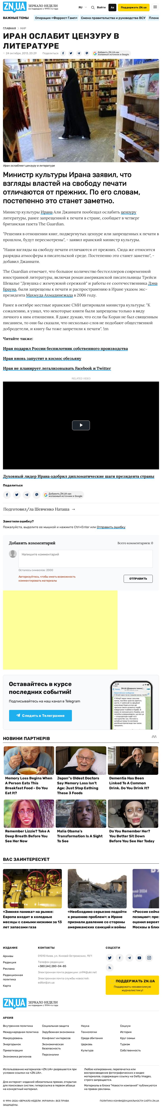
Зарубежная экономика (58, 1032)
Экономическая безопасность (53, 1046)
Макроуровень (13, 1038)
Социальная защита (55, 1026)
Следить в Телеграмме (43, 715)
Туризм (125, 1044)
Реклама (9, 968)
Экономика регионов (17, 1056)
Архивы (8, 956)
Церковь (86, 1044)
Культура (87, 1050)
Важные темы (16, 18)
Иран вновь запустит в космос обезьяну (42, 358)
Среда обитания (92, 1038)
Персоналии (50, 1054)
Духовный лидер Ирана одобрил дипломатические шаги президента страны (78, 476)
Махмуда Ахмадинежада (49, 295)
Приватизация (13, 1050)
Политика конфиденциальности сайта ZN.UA (129, 1100)
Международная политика (21, 1032)
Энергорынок (12, 1044)
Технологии (89, 1032)
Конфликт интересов (56, 1038)
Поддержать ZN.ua (134, 7)
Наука (85, 1026)
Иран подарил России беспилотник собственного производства (65, 348)
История (126, 1032)
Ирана (47, 211)
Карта (7, 985)
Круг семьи (127, 1038)
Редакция (9, 962)
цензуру (128, 211)
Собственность (130, 1050)
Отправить (138, 578)
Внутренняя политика (18, 1026)
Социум (125, 1026)
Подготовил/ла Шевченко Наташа (36, 509)
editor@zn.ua (46, 982)
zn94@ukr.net (88, 972)
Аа (112, 7)
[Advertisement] (60, 630)
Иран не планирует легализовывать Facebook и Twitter (57, 368)
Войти (101, 7)
